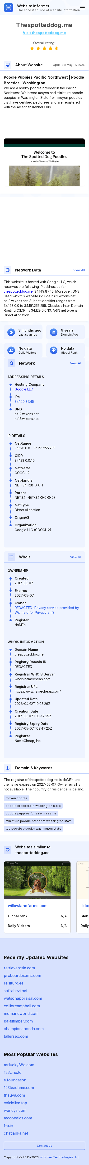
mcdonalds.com (18, 1118)
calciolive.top (15, 1102)
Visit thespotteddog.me (44, 32)
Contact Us (44, 1145)
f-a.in (8, 1125)
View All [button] (79, 270)
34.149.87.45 (24, 401)
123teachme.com (19, 1087)
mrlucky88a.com (19, 1064)
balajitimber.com (18, 1021)
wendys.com (15, 1110)
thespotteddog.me (18, 291)
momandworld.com (21, 1013)
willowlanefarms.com (27, 905)
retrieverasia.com (19, 967)
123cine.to (13, 1072)
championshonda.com (24, 1028)
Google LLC (24, 389)
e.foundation (15, 1080)
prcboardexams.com (22, 975)
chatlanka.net (16, 1133)
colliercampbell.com (22, 1005)
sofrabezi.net (15, 990)
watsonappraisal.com (23, 998)
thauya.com (14, 1095)
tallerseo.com (16, 1036)
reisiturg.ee (13, 983)
